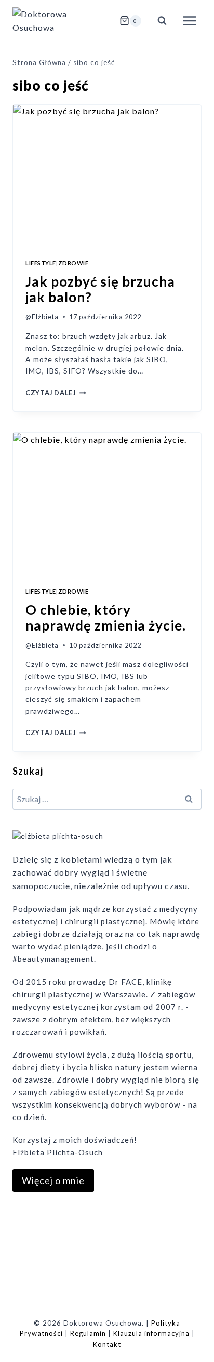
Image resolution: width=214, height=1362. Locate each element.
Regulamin (88, 1333)
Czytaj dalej (55, 393)
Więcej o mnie (53, 1180)
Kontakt (107, 1344)
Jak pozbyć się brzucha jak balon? (100, 289)
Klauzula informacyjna (151, 1333)
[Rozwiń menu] (189, 20)
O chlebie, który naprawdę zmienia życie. (105, 617)
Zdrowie (73, 263)
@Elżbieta (42, 317)
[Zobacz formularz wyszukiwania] (162, 20)
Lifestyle (40, 263)
